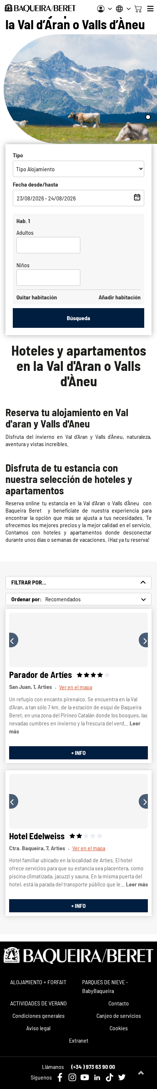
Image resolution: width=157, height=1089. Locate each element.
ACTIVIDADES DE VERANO (38, 1003)
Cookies (119, 1027)
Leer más (137, 884)
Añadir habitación (120, 297)
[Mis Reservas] (104, 8)
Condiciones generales (38, 1015)
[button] (13, 640)
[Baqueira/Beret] (40, 8)
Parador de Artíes (40, 674)
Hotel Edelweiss (37, 836)
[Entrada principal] (78, 640)
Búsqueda (78, 317)
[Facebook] (59, 1077)
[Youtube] (84, 1077)
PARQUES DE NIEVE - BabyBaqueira (105, 986)
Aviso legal (38, 1027)
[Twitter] (122, 1077)
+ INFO (78, 752)
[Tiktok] (109, 1077)
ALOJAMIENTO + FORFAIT (38, 981)
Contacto (118, 1003)
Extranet (78, 1040)
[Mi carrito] (138, 8)
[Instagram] (72, 1077)
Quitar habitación (36, 297)
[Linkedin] (97, 1077)
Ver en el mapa (75, 686)
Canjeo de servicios (118, 1015)
